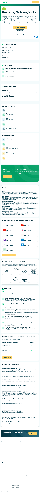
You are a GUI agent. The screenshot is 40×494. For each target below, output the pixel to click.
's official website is (19, 381)
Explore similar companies (9, 255)
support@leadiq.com (16, 485)
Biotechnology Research (22, 400)
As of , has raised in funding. (18, 417)
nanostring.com (21, 381)
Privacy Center (23, 459)
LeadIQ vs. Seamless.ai (24, 473)
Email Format (20, 30)
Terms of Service (4, 469)
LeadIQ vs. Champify (24, 477)
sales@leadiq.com (15, 487)
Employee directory (20, 34)
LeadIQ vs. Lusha (23, 469)
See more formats (7, 357)
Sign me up (7, 176)
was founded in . (11, 422)
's (18, 386)
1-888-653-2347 (15, 483)
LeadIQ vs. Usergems (24, 475)
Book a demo (33, 433)
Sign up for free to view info (20, 27)
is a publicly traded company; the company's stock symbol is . (18, 376)
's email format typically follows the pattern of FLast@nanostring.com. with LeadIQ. (19, 411)
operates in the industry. (15, 399)
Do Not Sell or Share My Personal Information (9, 471)
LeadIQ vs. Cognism (24, 471)
